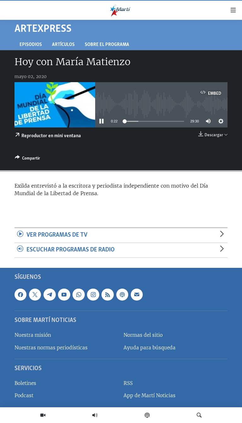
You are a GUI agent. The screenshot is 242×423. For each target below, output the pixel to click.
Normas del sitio (143, 335)
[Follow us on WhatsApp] (78, 295)
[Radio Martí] (94, 415)
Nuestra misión (32, 335)
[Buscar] (199, 415)
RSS (128, 383)
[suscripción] (137, 295)
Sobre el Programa (107, 45)
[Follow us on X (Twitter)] (35, 295)
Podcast (23, 395)
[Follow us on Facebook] (20, 295)
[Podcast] (147, 415)
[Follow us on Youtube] (64, 295)
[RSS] (107, 295)
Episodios (31, 45)
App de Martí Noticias (150, 395)
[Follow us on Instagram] (93, 295)
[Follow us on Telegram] (49, 295)
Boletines (25, 383)
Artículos (63, 45)
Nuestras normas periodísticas (51, 347)
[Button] (27, 159)
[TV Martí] (42, 415)
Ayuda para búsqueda (150, 347)
